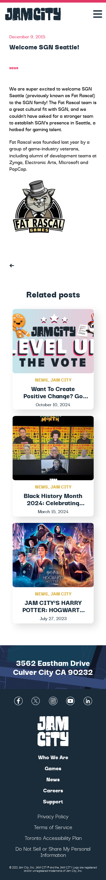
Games (53, 768)
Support (53, 801)
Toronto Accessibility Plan (53, 837)
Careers (53, 790)
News (13, 67)
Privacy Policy (53, 816)
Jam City (60, 379)
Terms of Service (53, 827)
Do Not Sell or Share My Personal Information (53, 851)
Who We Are (53, 757)
